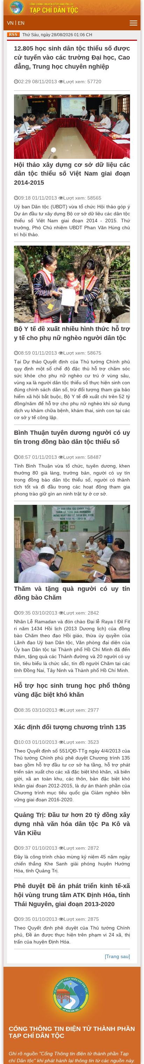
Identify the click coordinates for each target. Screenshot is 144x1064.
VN (10, 23)
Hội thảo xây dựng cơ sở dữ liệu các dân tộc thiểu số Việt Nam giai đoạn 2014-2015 (72, 173)
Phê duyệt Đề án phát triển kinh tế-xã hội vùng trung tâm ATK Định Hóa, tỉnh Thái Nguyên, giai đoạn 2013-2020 (72, 894)
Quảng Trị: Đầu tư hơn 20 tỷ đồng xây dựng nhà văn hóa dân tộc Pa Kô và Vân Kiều (72, 823)
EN (21, 23)
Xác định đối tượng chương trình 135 (70, 727)
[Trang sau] (117, 956)
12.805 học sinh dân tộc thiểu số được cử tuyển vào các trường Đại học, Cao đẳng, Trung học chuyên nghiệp (72, 57)
